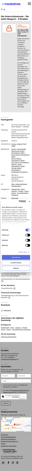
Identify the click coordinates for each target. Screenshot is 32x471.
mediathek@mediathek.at (9, 359)
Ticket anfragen (7, 66)
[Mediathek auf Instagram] (13, 463)
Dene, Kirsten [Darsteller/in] (20, 155)
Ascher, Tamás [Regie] (18, 149)
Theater (20, 191)
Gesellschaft (15, 189)
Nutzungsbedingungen (8, 437)
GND (13, 146)
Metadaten (7, 310)
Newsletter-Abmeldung (8, 446)
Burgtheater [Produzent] (19, 172)
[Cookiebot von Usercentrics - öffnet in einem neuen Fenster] (19, 201)
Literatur (14, 191)
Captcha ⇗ (22, 398)
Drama (13, 193)
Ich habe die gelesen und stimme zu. (16, 391)
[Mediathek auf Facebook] (8, 463)
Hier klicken (15, 397)
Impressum (4, 435)
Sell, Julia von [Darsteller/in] (20, 162)
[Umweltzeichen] (3, 462)
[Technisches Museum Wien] (9, 451)
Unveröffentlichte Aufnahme (21, 329)
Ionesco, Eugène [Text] (18, 144)
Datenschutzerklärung (8, 439)
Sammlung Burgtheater (8, 337)
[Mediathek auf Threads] (17, 463)
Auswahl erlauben (16, 262)
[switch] (27, 235)
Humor (26, 191)
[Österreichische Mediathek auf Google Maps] (16, 424)
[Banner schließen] (29, 201)
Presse (3, 444)
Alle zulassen (16, 257)
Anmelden (6, 403)
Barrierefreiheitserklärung (9, 441)
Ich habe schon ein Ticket (22, 66)
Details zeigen (23, 252)
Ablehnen (16, 268)
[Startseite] (11, 4)
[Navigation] (29, 3)
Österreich (14, 198)
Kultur (23, 189)
